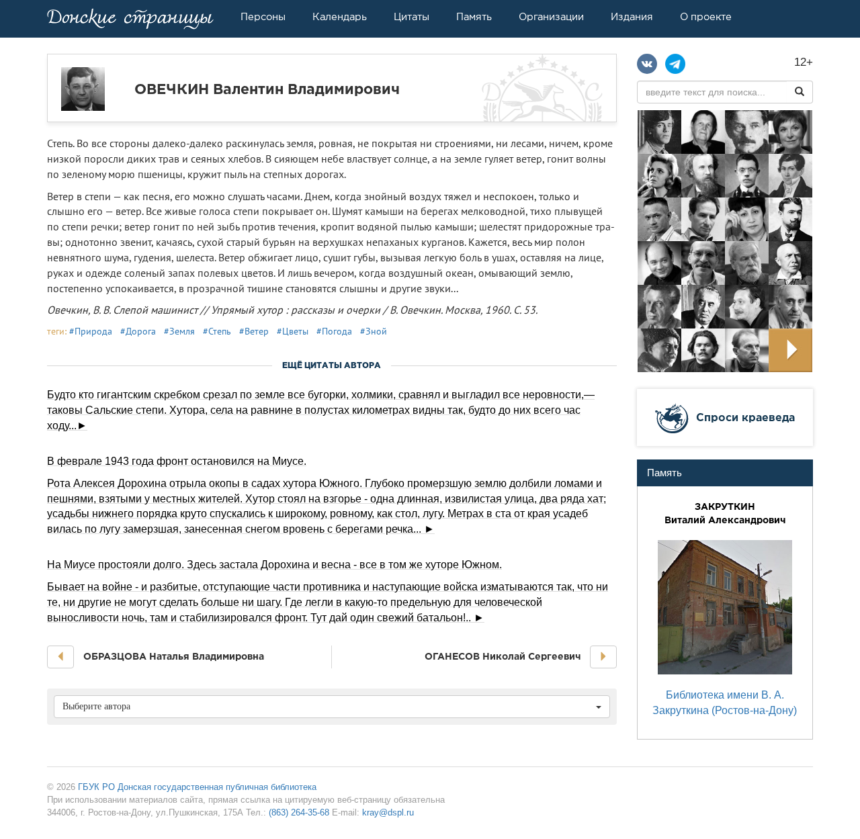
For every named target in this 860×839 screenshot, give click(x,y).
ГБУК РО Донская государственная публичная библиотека (197, 787)
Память (474, 16)
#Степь (217, 331)
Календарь (339, 16)
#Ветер (254, 331)
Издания (632, 16)
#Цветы (292, 331)
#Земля (179, 331)
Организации (551, 16)
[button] (60, 657)
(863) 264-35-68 (299, 812)
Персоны (263, 16)
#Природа (90, 331)
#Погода (334, 331)
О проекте (706, 16)
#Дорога (138, 331)
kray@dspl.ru (388, 812)
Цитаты (411, 16)
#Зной (373, 331)
